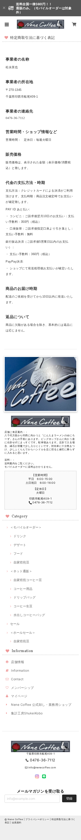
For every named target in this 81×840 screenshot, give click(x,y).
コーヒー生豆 (23, 606)
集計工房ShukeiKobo (27, 713)
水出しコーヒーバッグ (29, 615)
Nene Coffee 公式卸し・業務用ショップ (41, 704)
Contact (17, 679)
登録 (69, 798)
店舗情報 (17, 662)
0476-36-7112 (42, 760)
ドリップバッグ (25, 597)
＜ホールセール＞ (22, 632)
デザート (20, 545)
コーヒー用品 (23, 589)
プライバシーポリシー (37, 819)
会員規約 (16, 822)
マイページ (19, 696)
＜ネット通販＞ (21, 571)
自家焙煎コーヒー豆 (28, 580)
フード (18, 553)
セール (15, 624)
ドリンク (20, 536)
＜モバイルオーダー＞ (26, 527)
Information (20, 670)
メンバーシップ (22, 688)
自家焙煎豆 (21, 562)
